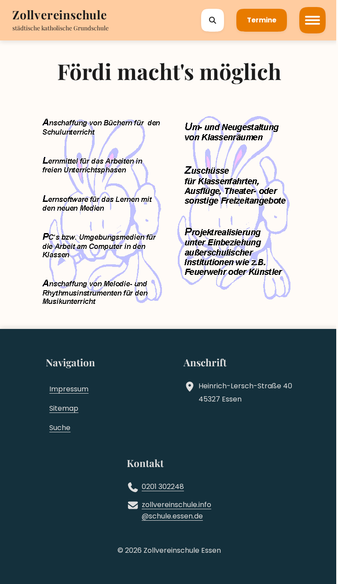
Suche (59, 428)
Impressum (68, 389)
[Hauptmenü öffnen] (312, 20)
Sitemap (63, 408)
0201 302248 (163, 487)
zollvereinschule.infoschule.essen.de (176, 510)
